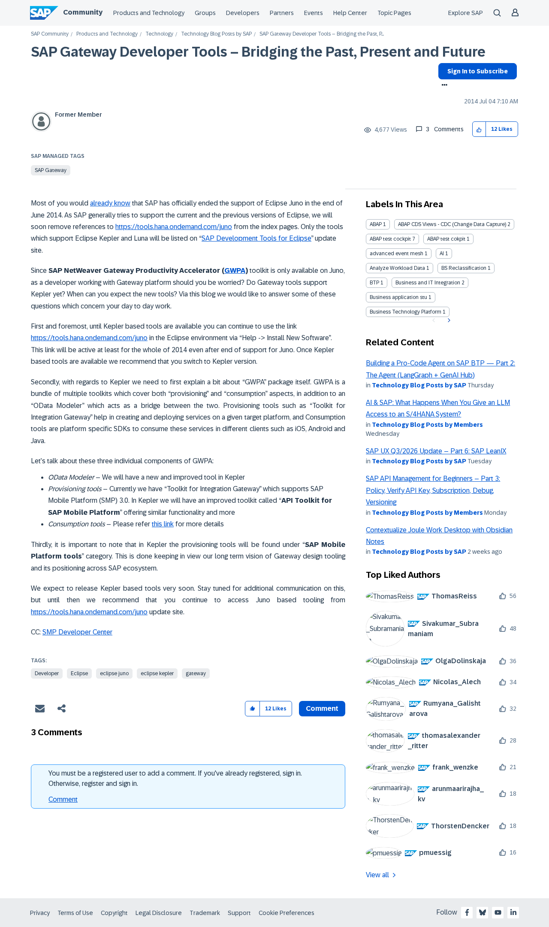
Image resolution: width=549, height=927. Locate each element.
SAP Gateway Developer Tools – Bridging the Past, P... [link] (321, 34)
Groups (205, 12)
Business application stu (398, 297)
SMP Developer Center (77, 632)
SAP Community (50, 34)
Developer (47, 673)
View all (377, 875)
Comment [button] (322, 708)
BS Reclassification (463, 268)
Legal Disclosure (159, 912)
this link (163, 524)
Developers (242, 12)
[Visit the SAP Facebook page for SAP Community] (467, 912)
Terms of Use (75, 912)
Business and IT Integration (427, 283)
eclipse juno (114, 673)
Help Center (350, 12)
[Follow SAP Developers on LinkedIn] (513, 912)
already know (110, 203)
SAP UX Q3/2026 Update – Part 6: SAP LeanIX (436, 451)
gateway (196, 673)
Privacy (40, 912)
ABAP (376, 224)
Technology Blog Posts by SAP (216, 34)
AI (442, 254)
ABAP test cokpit (446, 239)
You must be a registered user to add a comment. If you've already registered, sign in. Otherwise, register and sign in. (175, 778)
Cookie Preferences (286, 912)
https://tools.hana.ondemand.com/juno (173, 226)
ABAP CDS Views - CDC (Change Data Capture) (452, 224)
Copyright (114, 912)
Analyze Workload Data (397, 268)
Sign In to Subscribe (477, 71)
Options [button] (442, 86)
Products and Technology (148, 12)
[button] (479, 129)
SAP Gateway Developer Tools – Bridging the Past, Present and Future (258, 52)
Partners (282, 12)
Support (239, 912)
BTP (374, 283)
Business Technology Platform (405, 312)
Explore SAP (465, 12)
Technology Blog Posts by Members (427, 424)
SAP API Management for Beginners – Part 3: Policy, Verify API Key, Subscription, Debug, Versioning (433, 490)
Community (83, 12)
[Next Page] (448, 320)
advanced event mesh (396, 254)
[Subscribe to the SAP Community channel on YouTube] (498, 912)
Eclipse (79, 673)
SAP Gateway (50, 170)
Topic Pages (394, 12)
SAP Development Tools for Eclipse (256, 238)
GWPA (234, 270)
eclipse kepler (157, 673)
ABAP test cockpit (390, 239)
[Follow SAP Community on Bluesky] (482, 912)
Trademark (205, 912)
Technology (159, 34)
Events (313, 12)
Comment (63, 799)
